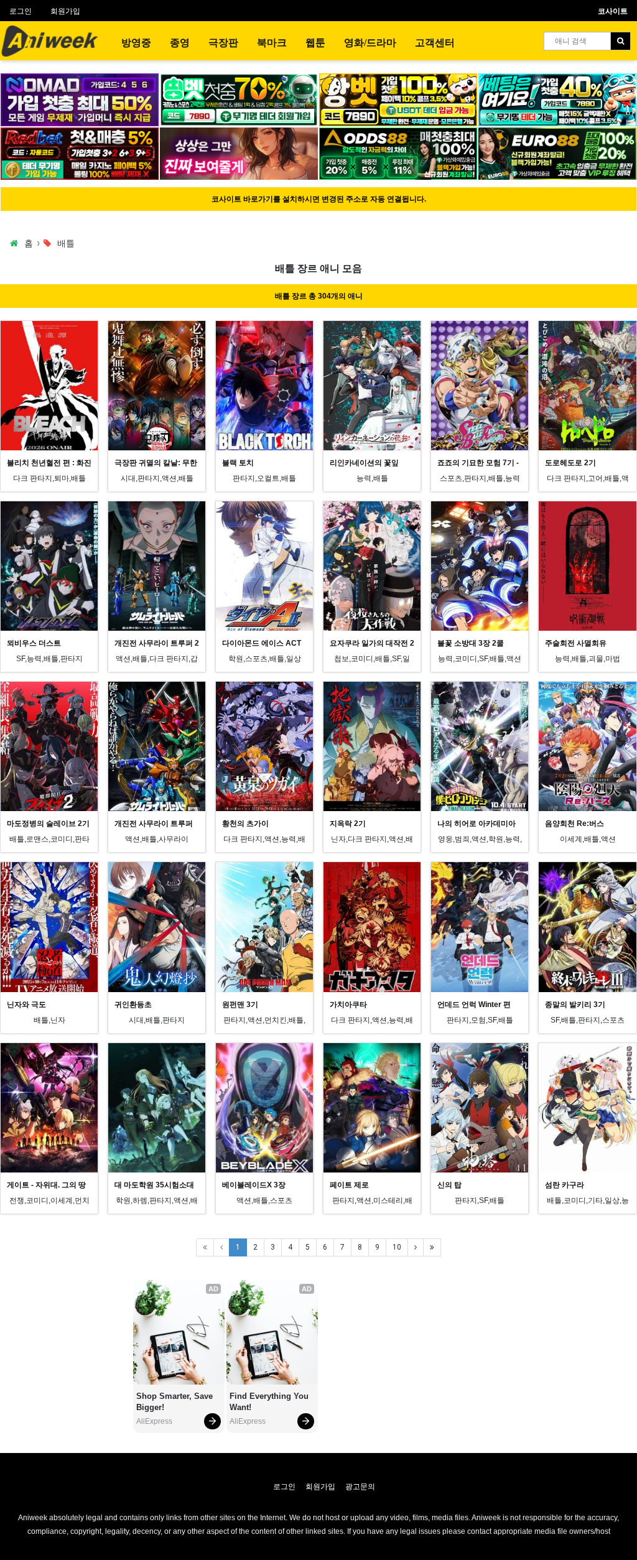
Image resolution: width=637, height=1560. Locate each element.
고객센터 (435, 42)
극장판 (223, 42)
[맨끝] (432, 1247)
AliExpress (154, 1421)
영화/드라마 (370, 42)
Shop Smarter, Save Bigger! (175, 1401)
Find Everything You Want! (270, 1401)
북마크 (272, 42)
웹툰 (315, 42)
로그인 (20, 11)
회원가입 (65, 11)
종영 (180, 42)
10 (397, 1247)
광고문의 (360, 1486)
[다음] (415, 1247)
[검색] (620, 41)
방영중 (136, 42)
